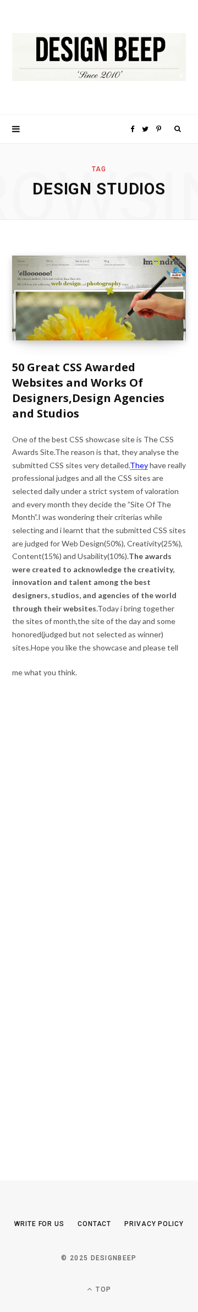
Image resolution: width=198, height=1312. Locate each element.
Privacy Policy (154, 1224)
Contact (94, 1224)
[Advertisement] (94, 939)
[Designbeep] (99, 57)
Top (102, 1289)
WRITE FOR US (39, 1224)
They (139, 465)
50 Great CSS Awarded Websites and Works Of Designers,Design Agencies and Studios (88, 390)
